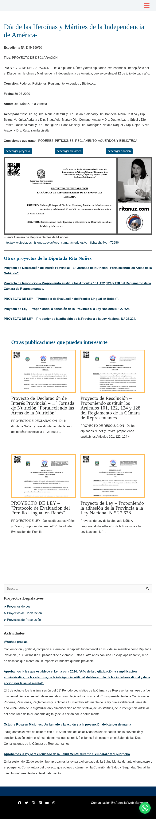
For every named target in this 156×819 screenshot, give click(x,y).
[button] (145, 808)
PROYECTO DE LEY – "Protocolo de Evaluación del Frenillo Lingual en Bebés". (61, 298)
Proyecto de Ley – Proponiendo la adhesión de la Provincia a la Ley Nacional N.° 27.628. (67, 308)
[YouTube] (47, 803)
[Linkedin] (40, 803)
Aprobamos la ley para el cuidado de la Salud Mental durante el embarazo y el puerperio (67, 754)
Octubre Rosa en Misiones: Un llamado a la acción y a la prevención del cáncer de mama (67, 724)
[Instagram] (33, 803)
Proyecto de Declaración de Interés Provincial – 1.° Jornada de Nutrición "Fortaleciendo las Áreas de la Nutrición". (42, 405)
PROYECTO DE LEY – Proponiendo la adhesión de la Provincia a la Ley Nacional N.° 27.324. (70, 318)
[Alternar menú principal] (146, 5)
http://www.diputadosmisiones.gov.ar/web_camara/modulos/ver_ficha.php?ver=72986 (61, 242)
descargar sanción (119, 151)
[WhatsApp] (54, 803)
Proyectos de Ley (18, 606)
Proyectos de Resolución (24, 619)
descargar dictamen (69, 151)
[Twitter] (26, 803)
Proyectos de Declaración (24, 613)
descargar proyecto (18, 151)
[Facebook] (19, 803)
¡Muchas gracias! (16, 641)
